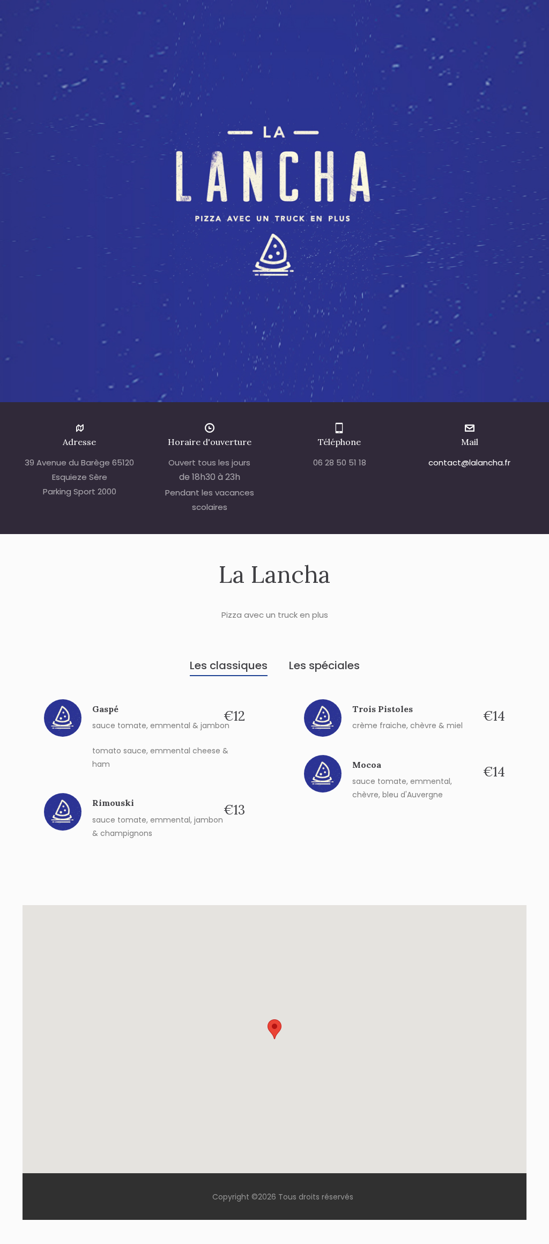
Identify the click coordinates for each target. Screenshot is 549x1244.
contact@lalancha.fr (469, 462)
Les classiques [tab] (229, 665)
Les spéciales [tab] (324, 665)
